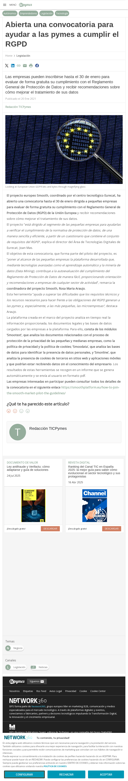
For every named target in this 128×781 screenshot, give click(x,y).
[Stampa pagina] (31, 65)
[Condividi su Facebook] (37, 65)
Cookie (83, 691)
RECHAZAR (66, 774)
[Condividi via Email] (25, 65)
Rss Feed (41, 691)
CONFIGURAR (24, 774)
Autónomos (10, 13)
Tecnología (62, 13)
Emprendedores (28, 13)
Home (8, 55)
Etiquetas (28, 691)
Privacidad (70, 691)
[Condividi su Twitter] (6, 65)
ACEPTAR (106, 774)
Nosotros (14, 691)
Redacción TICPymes (18, 107)
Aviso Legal (56, 691)
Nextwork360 (38, 706)
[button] (9, 4)
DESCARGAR (50, 528)
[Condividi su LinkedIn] (12, 65)
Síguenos (35, 681)
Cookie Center (98, 691)
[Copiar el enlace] (19, 65)
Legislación (46, 13)
